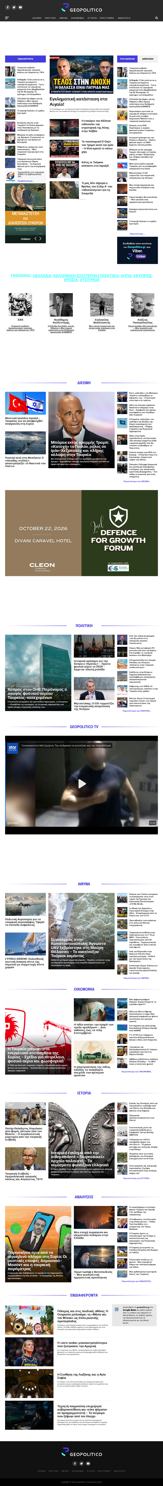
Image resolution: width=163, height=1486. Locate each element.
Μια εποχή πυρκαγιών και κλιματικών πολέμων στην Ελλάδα (102, 328)
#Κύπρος (142, 275)
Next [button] (40, 238)
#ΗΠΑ (126, 275)
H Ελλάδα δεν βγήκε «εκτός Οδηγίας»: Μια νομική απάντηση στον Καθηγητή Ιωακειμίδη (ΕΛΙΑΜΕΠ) (61, 329)
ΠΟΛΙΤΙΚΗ (50, 18)
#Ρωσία (71, 279)
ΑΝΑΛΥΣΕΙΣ (124, 18)
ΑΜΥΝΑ (63, 18)
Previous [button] (35, 238)
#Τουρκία (89, 279)
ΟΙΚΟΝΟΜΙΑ (77, 18)
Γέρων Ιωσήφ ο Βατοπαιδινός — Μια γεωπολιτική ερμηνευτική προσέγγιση (142, 328)
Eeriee (99, 1482)
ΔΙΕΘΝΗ (36, 18)
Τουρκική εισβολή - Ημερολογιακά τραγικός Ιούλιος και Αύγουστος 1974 (20, 328)
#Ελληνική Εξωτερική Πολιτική (86, 275)
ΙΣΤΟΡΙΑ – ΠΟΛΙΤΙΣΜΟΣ (101, 18)
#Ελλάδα (42, 275)
